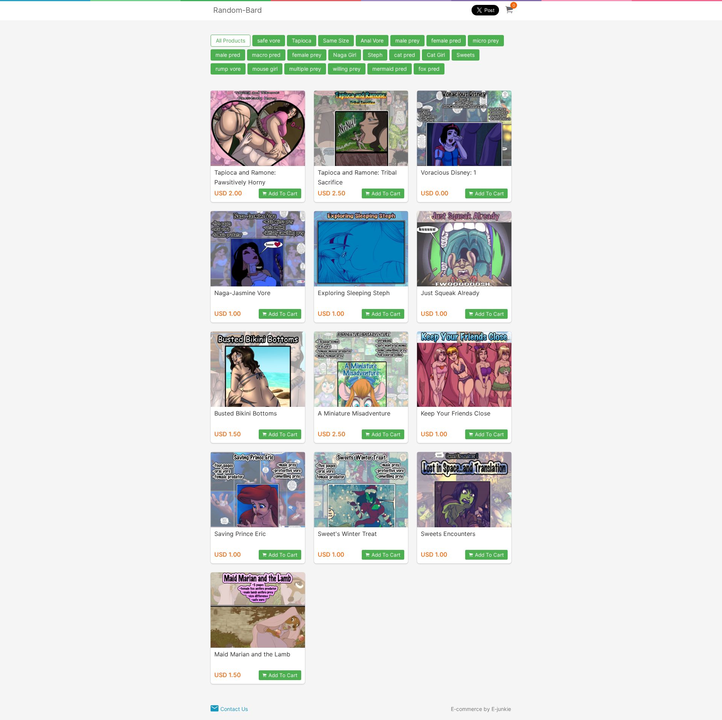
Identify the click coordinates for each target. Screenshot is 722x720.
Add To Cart (282, 193)
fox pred (429, 68)
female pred (446, 40)
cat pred (404, 55)
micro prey (486, 40)
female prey (307, 55)
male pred (227, 55)
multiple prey (305, 68)
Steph (375, 55)
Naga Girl (344, 55)
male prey (407, 40)
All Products (230, 40)
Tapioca (301, 40)
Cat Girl (436, 55)
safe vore (268, 40)
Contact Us (234, 709)
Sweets (466, 55)
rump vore (228, 68)
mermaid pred (389, 68)
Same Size (336, 40)
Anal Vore (372, 40)
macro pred (266, 55)
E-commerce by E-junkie (481, 709)
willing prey (347, 68)
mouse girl (265, 68)
